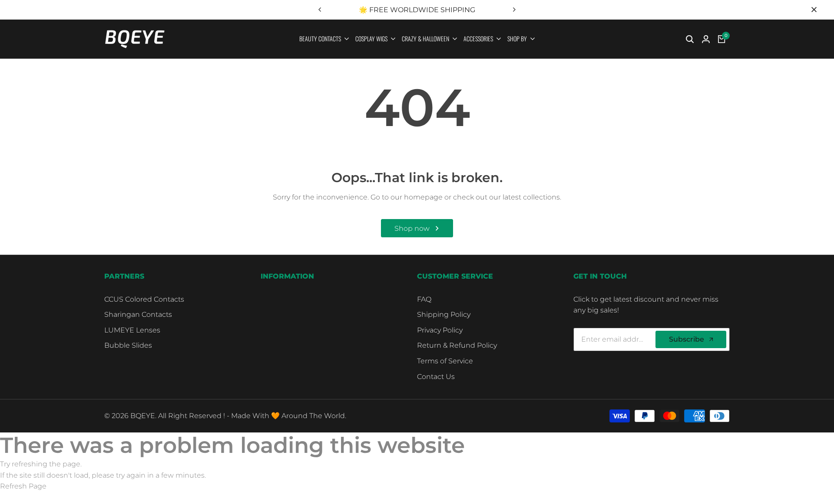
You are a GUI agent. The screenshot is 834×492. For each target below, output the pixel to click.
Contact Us (436, 376)
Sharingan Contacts (138, 314)
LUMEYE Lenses (132, 330)
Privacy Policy (440, 330)
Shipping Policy (443, 314)
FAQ (424, 299)
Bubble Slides (128, 345)
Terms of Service (445, 361)
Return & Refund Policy (457, 345)
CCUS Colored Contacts (144, 299)
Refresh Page (23, 486)
